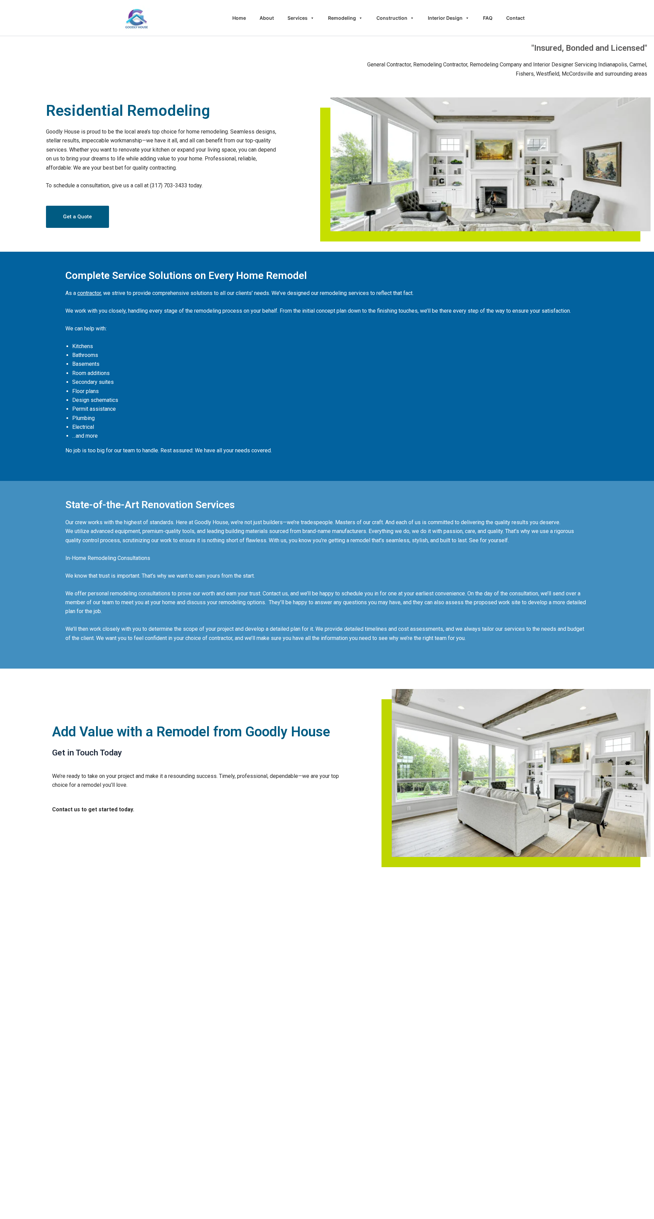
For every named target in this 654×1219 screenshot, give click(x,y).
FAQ (488, 18)
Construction (391, 18)
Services (297, 18)
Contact (515, 18)
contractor (89, 293)
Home (239, 18)
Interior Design (445, 18)
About (267, 18)
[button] (77, 217)
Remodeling (342, 18)
